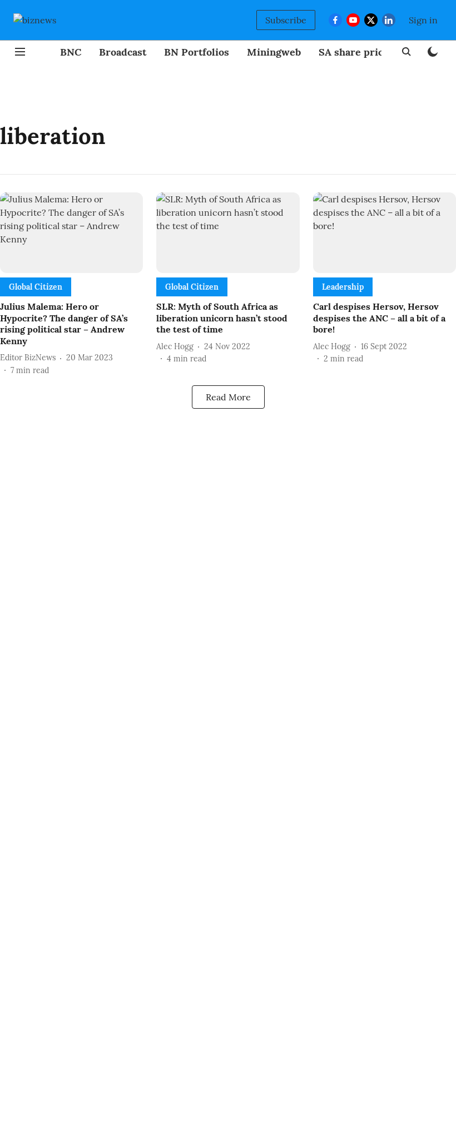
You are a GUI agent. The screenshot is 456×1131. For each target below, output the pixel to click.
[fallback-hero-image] (71, 232)
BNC (70, 52)
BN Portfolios (196, 52)
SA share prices (356, 52)
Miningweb (274, 52)
